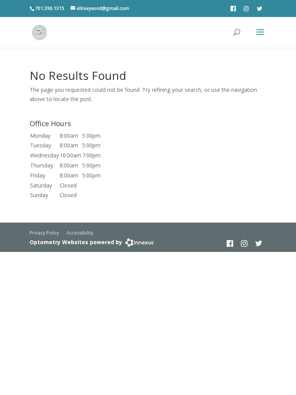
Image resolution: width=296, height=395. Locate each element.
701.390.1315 (49, 8)
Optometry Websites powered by (76, 242)
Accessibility (80, 233)
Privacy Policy (44, 233)
